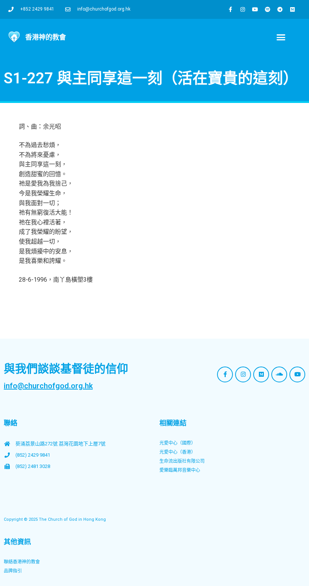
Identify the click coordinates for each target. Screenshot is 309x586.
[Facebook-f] (230, 9)
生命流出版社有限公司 (182, 461)
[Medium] (292, 9)
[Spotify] (267, 9)
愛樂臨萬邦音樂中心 (179, 470)
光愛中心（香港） (177, 452)
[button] (281, 37)
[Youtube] (255, 9)
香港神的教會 (45, 37)
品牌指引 (13, 571)
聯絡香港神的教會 (22, 562)
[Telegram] (280, 9)
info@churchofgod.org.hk (48, 385)
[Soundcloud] (279, 374)
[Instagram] (242, 9)
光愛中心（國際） (177, 443)
